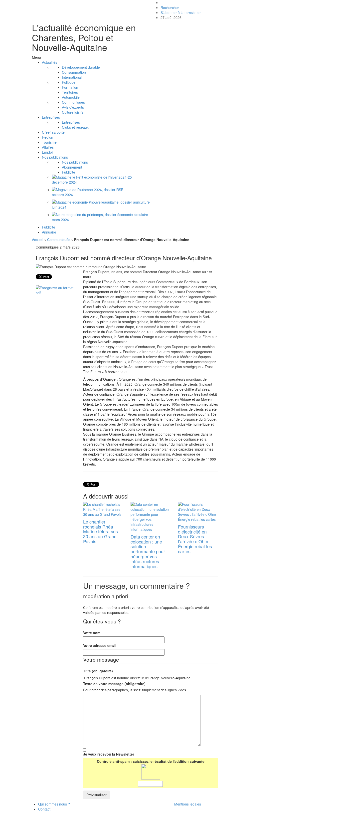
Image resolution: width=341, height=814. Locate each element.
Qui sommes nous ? (54, 804)
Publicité (68, 172)
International (72, 77)
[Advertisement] (267, 279)
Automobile (71, 97)
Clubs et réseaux (75, 127)
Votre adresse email (99, 645)
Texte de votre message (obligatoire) (114, 683)
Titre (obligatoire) (98, 670)
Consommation (74, 72)
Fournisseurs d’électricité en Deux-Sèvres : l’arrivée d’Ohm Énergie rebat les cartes (195, 538)
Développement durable (81, 67)
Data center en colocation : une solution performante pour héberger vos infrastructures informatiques (148, 551)
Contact (44, 809)
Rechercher (170, 7)
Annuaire (49, 232)
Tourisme (49, 142)
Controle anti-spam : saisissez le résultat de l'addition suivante (150, 761)
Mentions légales (187, 804)
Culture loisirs (72, 112)
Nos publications (55, 157)
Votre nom (91, 632)
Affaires (48, 147)
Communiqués (73, 102)
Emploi (47, 152)
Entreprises (51, 117)
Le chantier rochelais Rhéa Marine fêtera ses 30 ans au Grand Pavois (100, 531)
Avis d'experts (73, 107)
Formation (70, 87)
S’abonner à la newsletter (181, 12)
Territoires (70, 92)
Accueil (38, 239)
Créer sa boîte (53, 132)
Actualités (49, 62)
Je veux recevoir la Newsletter (108, 754)
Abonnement (72, 167)
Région (47, 137)
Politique (68, 82)
